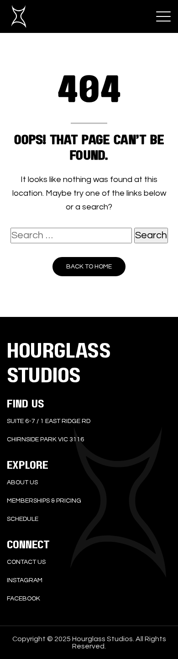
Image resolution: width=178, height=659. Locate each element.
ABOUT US (22, 482)
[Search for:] (71, 235)
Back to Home (89, 266)
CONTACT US (26, 562)
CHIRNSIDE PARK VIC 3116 (45, 439)
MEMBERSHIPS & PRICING (44, 501)
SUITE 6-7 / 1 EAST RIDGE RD (48, 421)
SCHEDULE (22, 519)
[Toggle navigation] (163, 16)
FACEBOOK (23, 598)
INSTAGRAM (24, 580)
